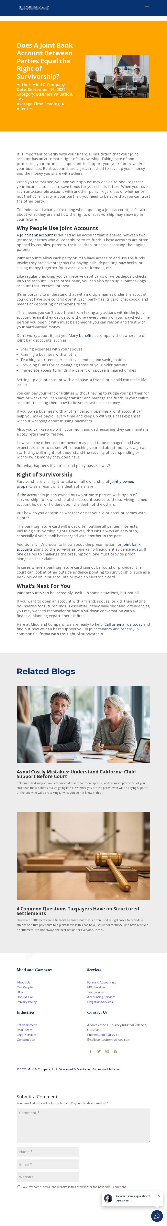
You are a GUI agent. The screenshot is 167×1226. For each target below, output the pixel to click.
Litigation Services (100, 1002)
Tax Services (95, 992)
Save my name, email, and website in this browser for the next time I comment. (74, 1187)
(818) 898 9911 (108, 1034)
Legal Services (26, 1034)
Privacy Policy (27, 1002)
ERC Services (96, 987)
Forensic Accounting (101, 982)
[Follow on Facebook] (91, 1051)
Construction (26, 1039)
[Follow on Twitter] (99, 1051)
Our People (25, 987)
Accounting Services (101, 997)
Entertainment (27, 1025)
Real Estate (24, 1030)
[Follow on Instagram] (107, 1051)
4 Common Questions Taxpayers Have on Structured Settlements (78, 911)
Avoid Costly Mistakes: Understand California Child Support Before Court (76, 774)
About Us (23, 982)
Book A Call (25, 997)
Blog (20, 992)
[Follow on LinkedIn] (115, 1051)
